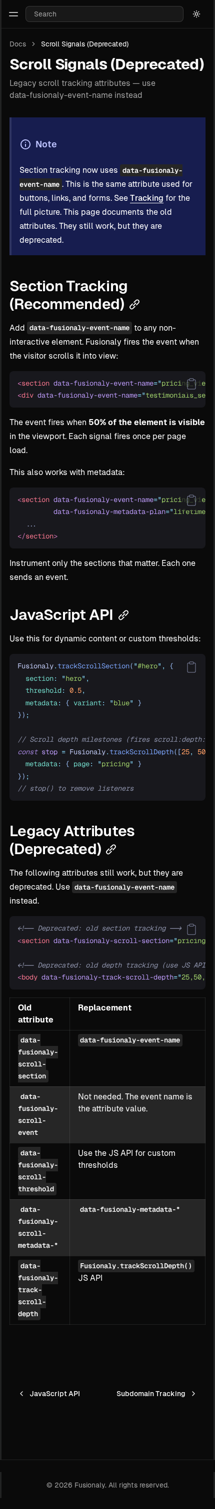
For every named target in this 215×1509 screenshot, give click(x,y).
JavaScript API (55, 1394)
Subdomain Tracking (151, 1394)
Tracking (147, 198)
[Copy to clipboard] (192, 384)
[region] (108, 389)
